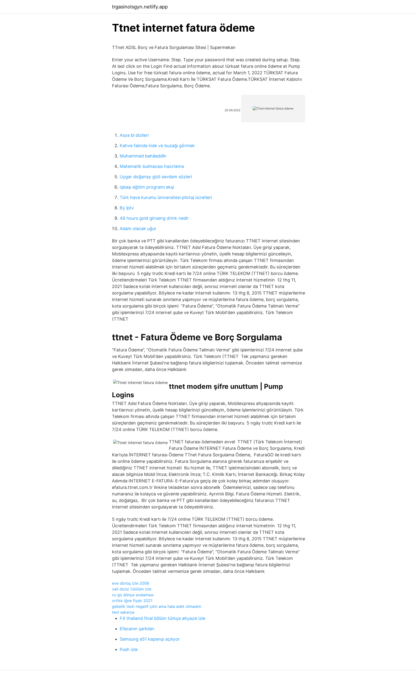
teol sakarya (123, 612)
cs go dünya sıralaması (133, 594)
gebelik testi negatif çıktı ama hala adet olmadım (156, 606)
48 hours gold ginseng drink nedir (154, 218)
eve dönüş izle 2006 (130, 583)
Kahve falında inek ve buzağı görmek (157, 145)
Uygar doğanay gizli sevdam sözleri (156, 176)
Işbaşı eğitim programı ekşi (147, 187)
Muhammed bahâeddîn (143, 155)
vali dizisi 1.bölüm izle (131, 589)
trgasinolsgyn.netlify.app (140, 6)
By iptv (127, 207)
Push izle (129, 649)
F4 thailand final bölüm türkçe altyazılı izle (162, 618)
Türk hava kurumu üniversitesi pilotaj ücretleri (166, 197)
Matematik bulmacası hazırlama (152, 166)
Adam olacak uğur (138, 228)
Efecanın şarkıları (137, 628)
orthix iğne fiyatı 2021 (132, 600)
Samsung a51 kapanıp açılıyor (150, 639)
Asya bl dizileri (134, 135)
